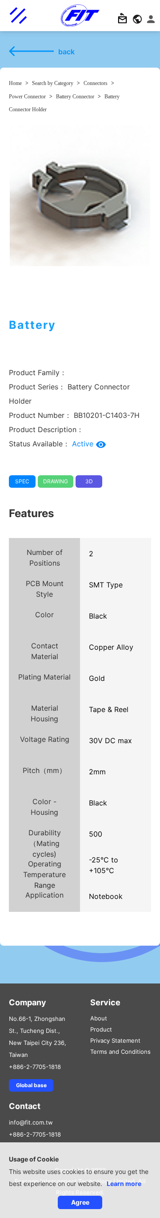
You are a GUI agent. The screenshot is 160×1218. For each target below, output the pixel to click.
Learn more (124, 1183)
